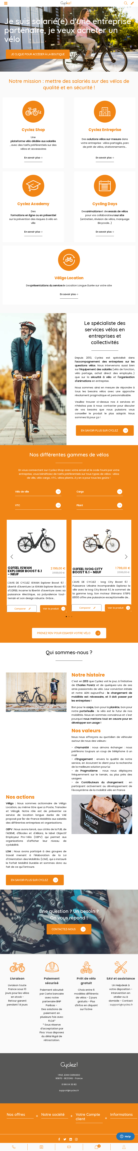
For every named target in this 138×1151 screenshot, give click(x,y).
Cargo (80, 491)
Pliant (80, 505)
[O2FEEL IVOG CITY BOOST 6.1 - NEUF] (101, 540)
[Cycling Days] (105, 186)
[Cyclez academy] (33, 186)
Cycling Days (104, 203)
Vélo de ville (22, 491)
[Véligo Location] (69, 260)
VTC (17, 505)
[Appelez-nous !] (13, 1147)
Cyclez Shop (33, 129)
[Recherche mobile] (126, 3)
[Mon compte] (124, 1147)
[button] (126, 556)
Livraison (17, 978)
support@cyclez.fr (121, 1004)
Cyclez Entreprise (105, 129)
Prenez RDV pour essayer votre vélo (63, 633)
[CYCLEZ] (65, 3)
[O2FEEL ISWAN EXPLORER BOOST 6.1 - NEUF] (36, 540)
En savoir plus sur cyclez (29, 880)
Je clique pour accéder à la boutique (38, 54)
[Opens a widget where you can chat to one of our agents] (125, 1136)
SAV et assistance (121, 978)
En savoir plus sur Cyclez (99, 430)
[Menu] (6, 3)
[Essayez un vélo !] (41, 1147)
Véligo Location (69, 278)
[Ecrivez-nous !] (69, 1147)
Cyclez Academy (33, 203)
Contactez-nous (64, 929)
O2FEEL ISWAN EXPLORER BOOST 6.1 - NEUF (25, 571)
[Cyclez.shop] (33, 112)
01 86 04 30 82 (69, 1084)
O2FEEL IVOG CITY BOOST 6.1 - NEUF (87, 570)
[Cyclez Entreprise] (105, 112)
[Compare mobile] (132, 3)
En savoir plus (32, 157)
